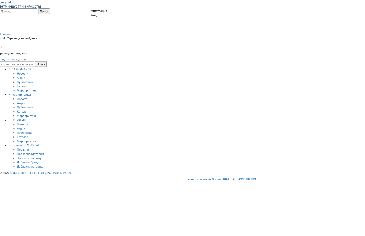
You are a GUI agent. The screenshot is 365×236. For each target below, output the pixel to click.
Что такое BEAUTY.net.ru (25, 145)
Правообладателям (30, 153)
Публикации (25, 82)
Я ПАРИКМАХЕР (19, 69)
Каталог (22, 86)
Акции (21, 77)
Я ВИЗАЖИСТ (18, 120)
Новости (22, 73)
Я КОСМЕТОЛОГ (20, 94)
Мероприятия (26, 90)
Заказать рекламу (29, 158)
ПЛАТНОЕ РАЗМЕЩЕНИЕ (239, 179)
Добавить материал (30, 166)
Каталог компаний (198, 179)
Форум (216, 179)
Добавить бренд (28, 162)
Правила (23, 149)
